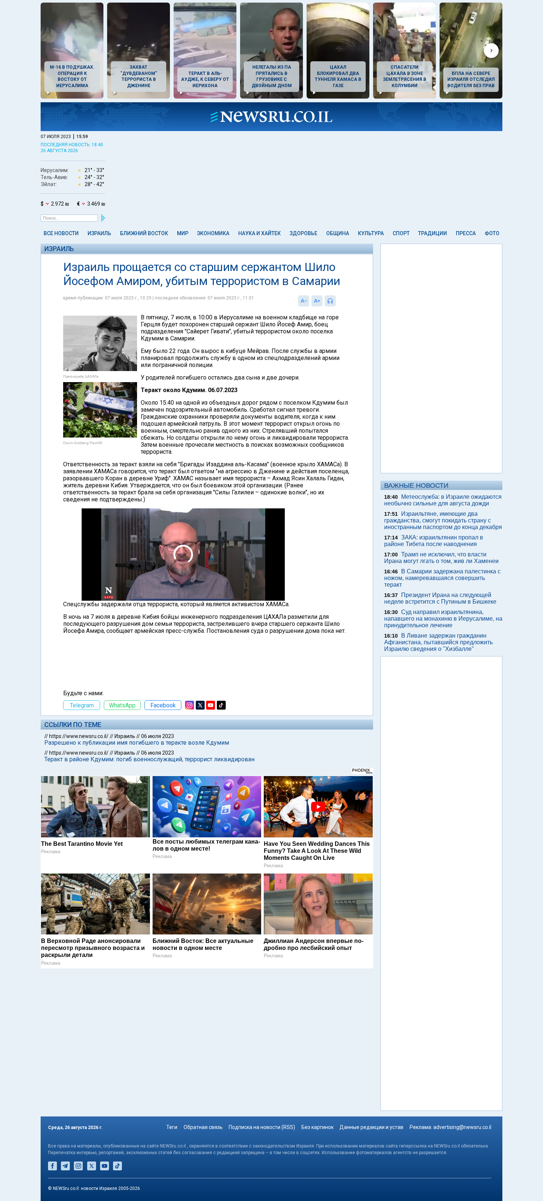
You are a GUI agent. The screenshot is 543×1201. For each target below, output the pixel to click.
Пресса (466, 233)
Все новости (61, 233)
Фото (492, 233)
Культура (371, 233)
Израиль (99, 233)
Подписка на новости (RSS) (262, 1127)
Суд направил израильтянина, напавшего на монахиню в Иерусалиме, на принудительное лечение (443, 618)
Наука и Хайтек (259, 233)
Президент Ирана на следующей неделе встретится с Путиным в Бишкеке (440, 598)
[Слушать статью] (338, 300)
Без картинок (317, 1127)
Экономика (213, 233)
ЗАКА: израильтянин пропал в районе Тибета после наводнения (433, 540)
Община (337, 233)
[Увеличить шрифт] (316, 300)
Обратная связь (203, 1127)
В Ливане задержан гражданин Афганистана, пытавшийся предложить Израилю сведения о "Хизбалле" (438, 642)
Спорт (401, 233)
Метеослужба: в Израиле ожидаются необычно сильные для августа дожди (443, 500)
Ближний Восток (144, 233)
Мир (182, 233)
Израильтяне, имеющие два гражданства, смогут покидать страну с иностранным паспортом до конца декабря (443, 520)
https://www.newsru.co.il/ (79, 736)
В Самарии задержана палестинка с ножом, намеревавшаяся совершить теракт (442, 578)
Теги (171, 1127)
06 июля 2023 (157, 736)
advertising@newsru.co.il (462, 1127)
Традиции (432, 233)
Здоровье (303, 233)
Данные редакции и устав (371, 1127)
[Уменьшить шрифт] (303, 300)
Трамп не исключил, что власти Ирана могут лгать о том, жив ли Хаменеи (441, 557)
